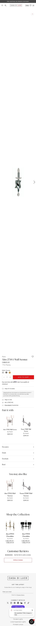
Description (5, 447)
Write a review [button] (18, 560)
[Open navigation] (2, 5)
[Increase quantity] (10, 377)
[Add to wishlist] (32, 356)
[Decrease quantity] (4, 377)
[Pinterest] (14, 603)
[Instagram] (11, 603)
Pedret (4, 357)
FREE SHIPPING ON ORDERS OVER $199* (18, 1)
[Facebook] (25, 603)
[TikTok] (28, 603)
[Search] (6, 5)
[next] (34, 182)
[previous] (2, 182)
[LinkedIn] (18, 603)
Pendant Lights (18, 619)
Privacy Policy (20, 595)
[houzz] (21, 603)
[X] (8, 603)
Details (4, 453)
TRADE (27, 5)
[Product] (10, 525)
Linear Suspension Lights (18, 622)
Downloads (5, 459)
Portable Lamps (18, 624)
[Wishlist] (31, 5)
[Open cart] (34, 5)
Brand (3, 464)
